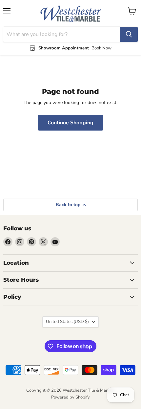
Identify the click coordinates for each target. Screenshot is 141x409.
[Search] (129, 34)
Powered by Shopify (70, 397)
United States (67, 322)
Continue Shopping (70, 122)
